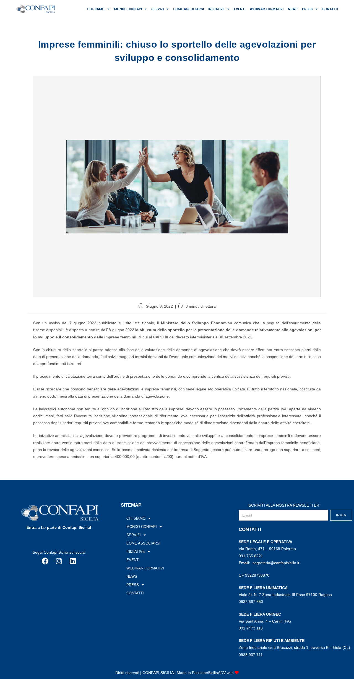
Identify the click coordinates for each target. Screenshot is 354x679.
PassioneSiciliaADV (209, 672)
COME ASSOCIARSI (188, 9)
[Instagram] (59, 561)
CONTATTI (330, 9)
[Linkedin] (73, 561)
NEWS (293, 9)
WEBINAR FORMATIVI (266, 9)
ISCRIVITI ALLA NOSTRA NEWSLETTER (283, 505)
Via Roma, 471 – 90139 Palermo (267, 548)
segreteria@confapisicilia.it (276, 563)
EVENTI (239, 9)
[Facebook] (45, 561)
